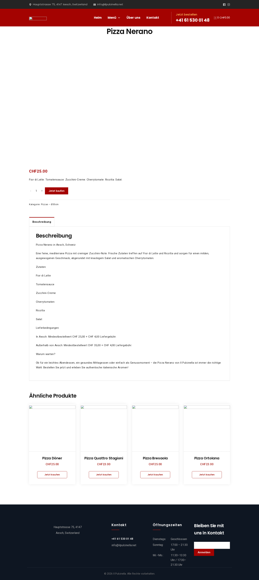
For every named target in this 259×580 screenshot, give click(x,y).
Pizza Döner (52, 458)
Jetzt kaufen (56, 190)
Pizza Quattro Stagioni (103, 458)
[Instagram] (228, 4)
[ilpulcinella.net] (38, 17)
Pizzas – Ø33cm (50, 204)
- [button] (30, 191)
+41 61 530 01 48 (193, 20)
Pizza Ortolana (206, 458)
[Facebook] (224, 4)
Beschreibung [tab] (41, 221)
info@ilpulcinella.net (124, 545)
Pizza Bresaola (155, 458)
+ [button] (42, 191)
